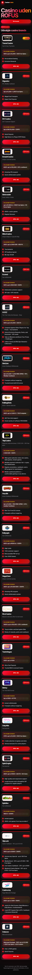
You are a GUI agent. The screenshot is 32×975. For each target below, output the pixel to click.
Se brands (16, 21)
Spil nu (16, 66)
